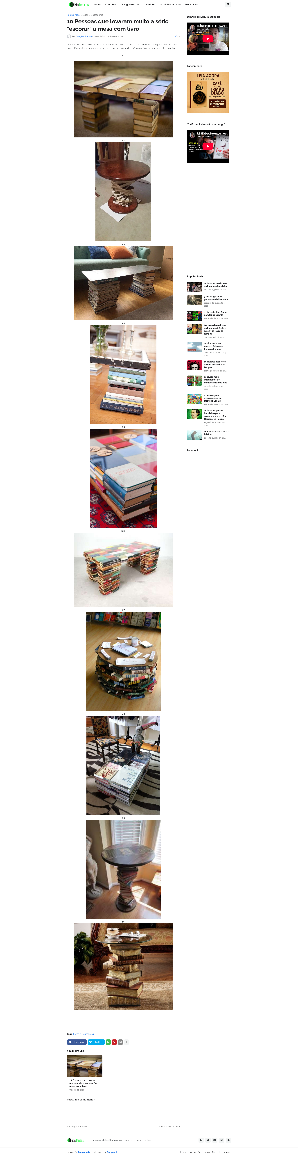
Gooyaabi (112, 1152)
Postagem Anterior (77, 1126)
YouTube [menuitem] (150, 4)
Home (183, 1152)
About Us (195, 1152)
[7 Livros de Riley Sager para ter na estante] (194, 316)
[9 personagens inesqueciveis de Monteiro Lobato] (194, 399)
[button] (228, 4)
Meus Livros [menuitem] (192, 4)
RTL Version (225, 1152)
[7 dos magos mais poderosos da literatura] (194, 300)
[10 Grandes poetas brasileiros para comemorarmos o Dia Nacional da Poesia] (194, 414)
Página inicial (73, 15)
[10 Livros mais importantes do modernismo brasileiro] (194, 381)
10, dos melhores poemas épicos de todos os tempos (213, 346)
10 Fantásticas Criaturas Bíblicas (216, 433)
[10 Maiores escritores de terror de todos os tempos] (194, 365)
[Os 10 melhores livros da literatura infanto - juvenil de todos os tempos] (194, 329)
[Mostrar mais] (126, 1042)
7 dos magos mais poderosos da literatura (216, 298)
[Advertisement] (208, 219)
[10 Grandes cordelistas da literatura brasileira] (194, 287)
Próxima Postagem (168, 1126)
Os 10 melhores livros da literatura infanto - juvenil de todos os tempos (215, 329)
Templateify (84, 1152)
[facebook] (201, 1140)
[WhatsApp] (108, 1042)
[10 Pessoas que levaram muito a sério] (84, 1066)
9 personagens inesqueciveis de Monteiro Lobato (212, 398)
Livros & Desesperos (92, 15)
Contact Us (209, 1152)
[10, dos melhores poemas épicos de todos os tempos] (194, 347)
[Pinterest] (114, 1042)
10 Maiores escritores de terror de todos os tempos (215, 364)
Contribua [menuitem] (110, 4)
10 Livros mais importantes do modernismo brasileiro (215, 380)
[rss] (228, 1140)
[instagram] (221, 1140)
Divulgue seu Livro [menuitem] (131, 4)
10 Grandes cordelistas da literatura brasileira (215, 284)
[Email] (120, 1042)
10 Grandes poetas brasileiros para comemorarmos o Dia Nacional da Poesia (215, 414)
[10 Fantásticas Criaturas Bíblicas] (194, 435)
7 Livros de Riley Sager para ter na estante (215, 313)
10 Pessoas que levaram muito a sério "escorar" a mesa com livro (83, 1083)
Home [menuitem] (97, 4)
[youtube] (214, 1140)
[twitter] (208, 1140)
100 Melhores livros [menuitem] (170, 4)
